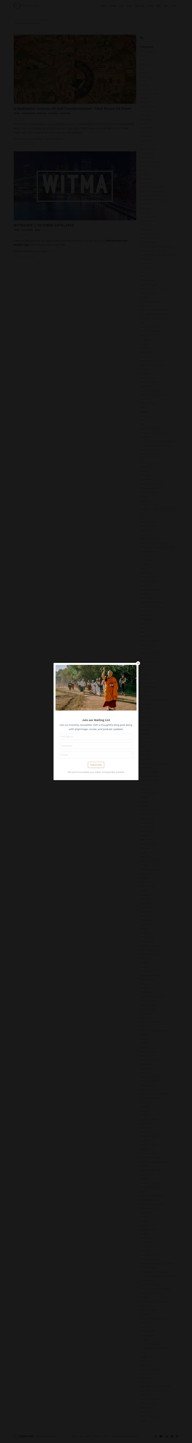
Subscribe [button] (96, 764)
